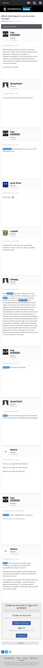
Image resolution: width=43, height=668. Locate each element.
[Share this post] (38, 45)
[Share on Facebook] (2, 652)
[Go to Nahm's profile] (5, 451)
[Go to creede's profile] (5, 233)
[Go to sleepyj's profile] (5, 281)
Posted (11, 45)
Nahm (13, 449)
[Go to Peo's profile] (5, 34)
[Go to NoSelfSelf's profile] (5, 85)
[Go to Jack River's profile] (5, 184)
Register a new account (21, 623)
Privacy (25, 658)
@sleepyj (6, 367)
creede (14, 231)
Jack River (16, 182)
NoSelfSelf (16, 83)
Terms (18, 658)
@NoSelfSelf (7, 149)
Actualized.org (9, 658)
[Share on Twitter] (6, 652)
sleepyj (14, 279)
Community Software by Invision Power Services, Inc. (21, 665)
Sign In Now (21, 635)
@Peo (5, 298)
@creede (10, 293)
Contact (21, 660)
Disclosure (33, 658)
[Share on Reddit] (10, 651)
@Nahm (5, 515)
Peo (9, 21)
